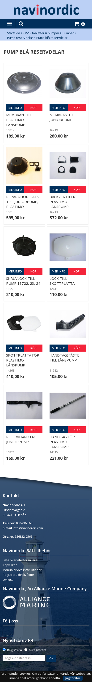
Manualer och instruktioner (22, 570)
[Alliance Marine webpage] (26, 602)
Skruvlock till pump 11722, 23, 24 (23, 281)
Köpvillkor (10, 565)
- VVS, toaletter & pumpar (41, 33)
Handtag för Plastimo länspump (62, 441)
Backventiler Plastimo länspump (62, 201)
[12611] (68, 247)
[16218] (24, 165)
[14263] (24, 324)
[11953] (24, 247)
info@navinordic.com (28, 528)
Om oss (8, 579)
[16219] (68, 83)
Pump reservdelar (20, 38)
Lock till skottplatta (62, 281)
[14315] (68, 406)
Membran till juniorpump (62, 117)
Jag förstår (72, 678)
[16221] (24, 406)
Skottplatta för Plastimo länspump (22, 360)
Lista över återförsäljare (20, 560)
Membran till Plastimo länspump (19, 119)
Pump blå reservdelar (51, 38)
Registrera (14, 650)
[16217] (24, 83)
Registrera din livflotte (18, 574)
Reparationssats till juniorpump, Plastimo (22, 201)
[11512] (68, 324)
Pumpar (68, 33)
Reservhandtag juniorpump (21, 439)
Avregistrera (37, 650)
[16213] (68, 165)
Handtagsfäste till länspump (64, 357)
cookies (25, 674)
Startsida (13, 33)
